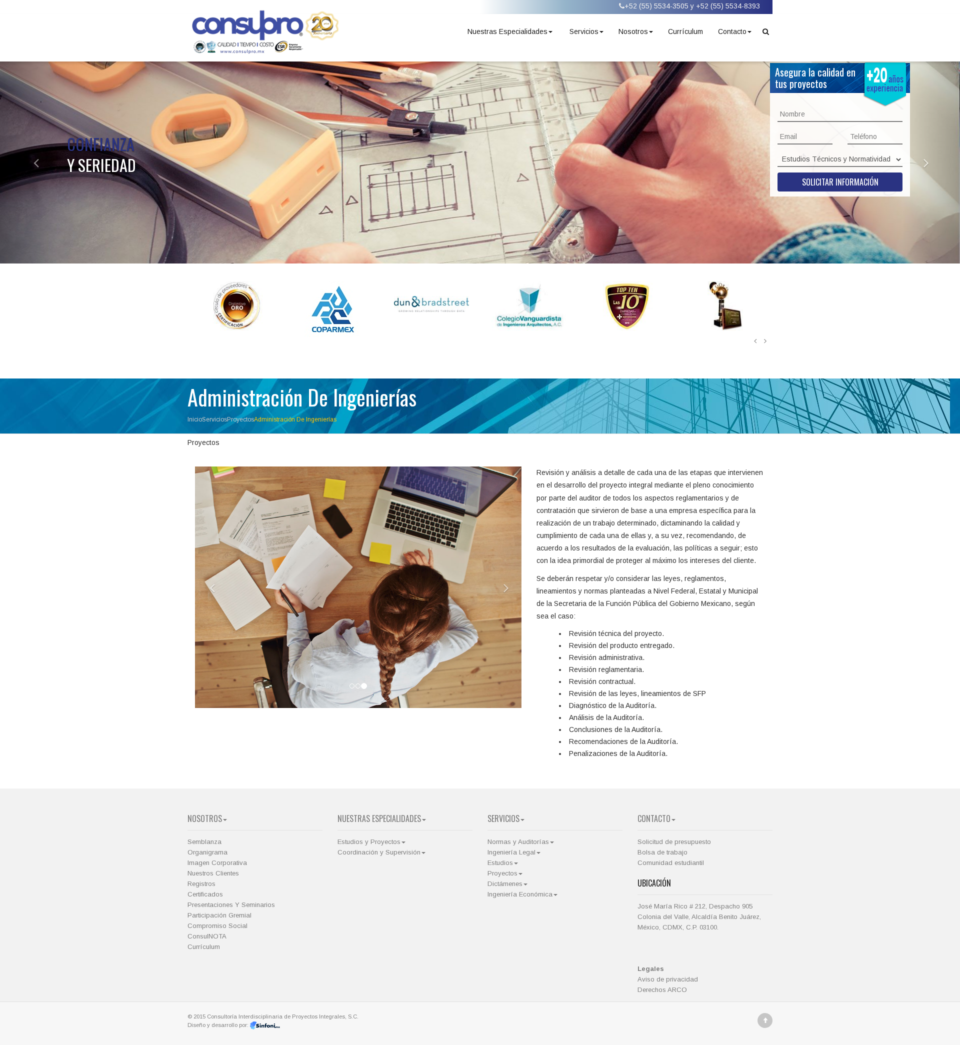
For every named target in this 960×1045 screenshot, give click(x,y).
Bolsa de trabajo (663, 852)
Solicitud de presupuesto (674, 842)
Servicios (584, 32)
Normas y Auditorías (518, 842)
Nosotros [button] (633, 32)
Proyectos (240, 419)
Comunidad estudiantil (671, 862)
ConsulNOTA (207, 936)
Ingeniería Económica (520, 894)
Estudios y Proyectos (369, 842)
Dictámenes (505, 884)
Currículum (685, 32)
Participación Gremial (220, 915)
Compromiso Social (218, 926)
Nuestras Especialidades (508, 32)
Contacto (732, 32)
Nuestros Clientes (213, 873)
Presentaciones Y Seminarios (231, 904)
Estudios (500, 862)
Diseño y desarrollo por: (219, 1025)
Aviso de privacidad (668, 979)
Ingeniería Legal (512, 852)
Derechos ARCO (662, 990)
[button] (29, 163)
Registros (202, 884)
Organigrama (208, 852)
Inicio (195, 419)
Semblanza (205, 842)
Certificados (205, 894)
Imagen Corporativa (217, 862)
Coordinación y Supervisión (379, 852)
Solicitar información (840, 182)
